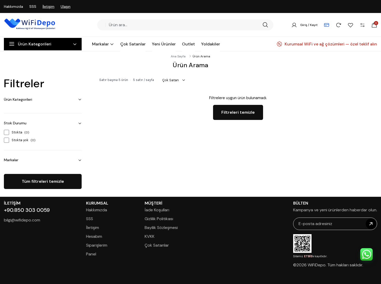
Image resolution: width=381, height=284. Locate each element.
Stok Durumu (15, 123)
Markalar (11, 160)
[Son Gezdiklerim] (338, 25)
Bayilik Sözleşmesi (161, 227)
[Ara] (265, 25)
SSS (32, 6)
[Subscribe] (371, 224)
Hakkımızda (13, 6)
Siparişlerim (96, 245)
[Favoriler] (350, 25)
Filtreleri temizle (238, 112)
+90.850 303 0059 (27, 210)
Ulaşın (65, 6)
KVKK (149, 236)
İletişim (48, 6)
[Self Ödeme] (326, 25)
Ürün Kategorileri (18, 99)
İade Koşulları (157, 210)
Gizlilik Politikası (159, 218)
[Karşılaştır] (362, 25)
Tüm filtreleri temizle (43, 181)
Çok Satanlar (157, 245)
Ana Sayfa (178, 56)
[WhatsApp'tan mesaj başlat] (366, 254)
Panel (91, 254)
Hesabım (94, 236)
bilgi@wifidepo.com (22, 220)
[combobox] (184, 25)
